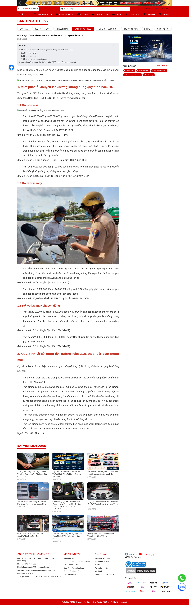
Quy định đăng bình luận (74, 568)
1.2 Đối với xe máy (28, 56)
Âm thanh (98, 571)
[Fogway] (165, 587)
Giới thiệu (146, 9)
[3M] (130, 587)
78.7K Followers (134, 557)
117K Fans (132, 554)
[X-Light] (142, 583)
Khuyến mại (62, 29)
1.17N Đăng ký (148, 554)
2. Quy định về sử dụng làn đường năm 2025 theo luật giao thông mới (48, 62)
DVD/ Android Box (101, 561)
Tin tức (156, 9)
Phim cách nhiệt (100, 568)
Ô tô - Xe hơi (163, 29)
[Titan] (130, 583)
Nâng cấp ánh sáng (102, 558)
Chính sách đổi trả (71, 565)
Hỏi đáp (165, 9)
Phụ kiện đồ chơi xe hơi (104, 574)
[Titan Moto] (153, 591)
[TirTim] (165, 591)
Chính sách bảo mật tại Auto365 (77, 561)
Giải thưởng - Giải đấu (133, 75)
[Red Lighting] (142, 591)
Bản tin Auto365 (83, 29)
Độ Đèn (147, 29)
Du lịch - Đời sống (107, 29)
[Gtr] (153, 583)
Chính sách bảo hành (72, 571)
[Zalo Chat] (182, 587)
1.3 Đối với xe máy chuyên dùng (34, 59)
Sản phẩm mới (42, 29)
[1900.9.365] (182, 578)
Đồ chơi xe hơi (143, 70)
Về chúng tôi (69, 558)
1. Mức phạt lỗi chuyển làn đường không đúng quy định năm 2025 (46, 50)
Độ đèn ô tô (129, 70)
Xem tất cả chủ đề (164, 66)
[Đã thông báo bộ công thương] (135, 564)
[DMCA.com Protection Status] (141, 571)
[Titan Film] (142, 587)
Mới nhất (24, 29)
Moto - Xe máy (131, 29)
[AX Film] (153, 587)
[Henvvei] (165, 583)
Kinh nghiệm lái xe (159, 70)
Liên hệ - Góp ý (70, 574)
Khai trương (149, 75)
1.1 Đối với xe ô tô (28, 53)
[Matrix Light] (130, 591)
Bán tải (97, 565)
